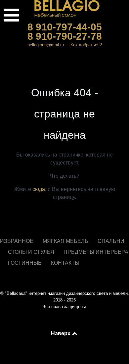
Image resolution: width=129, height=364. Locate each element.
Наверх (61, 333)
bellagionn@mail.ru (45, 44)
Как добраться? (86, 44)
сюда (38, 189)
